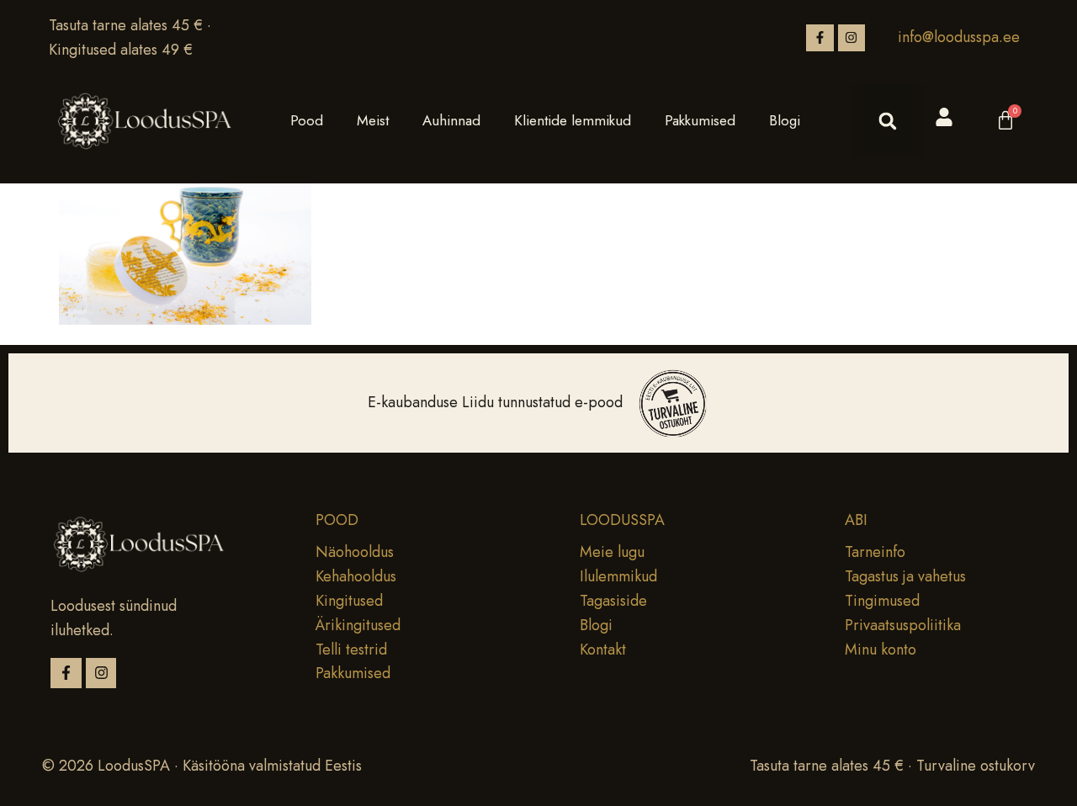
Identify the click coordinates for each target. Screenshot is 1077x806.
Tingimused (882, 601)
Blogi (784, 120)
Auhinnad (451, 120)
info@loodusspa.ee (959, 37)
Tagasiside (613, 601)
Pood (306, 120)
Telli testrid (351, 649)
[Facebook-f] (819, 37)
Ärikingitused (358, 625)
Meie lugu (612, 552)
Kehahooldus (356, 576)
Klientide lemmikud (572, 120)
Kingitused (349, 601)
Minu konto (880, 649)
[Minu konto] (944, 117)
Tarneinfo (875, 552)
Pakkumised (700, 120)
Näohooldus (355, 552)
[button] (888, 121)
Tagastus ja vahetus (905, 576)
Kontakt (603, 649)
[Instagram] (851, 37)
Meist (373, 120)
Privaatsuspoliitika (903, 625)
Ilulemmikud (618, 576)
